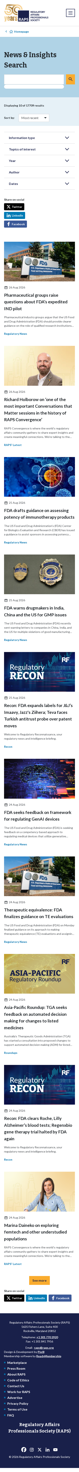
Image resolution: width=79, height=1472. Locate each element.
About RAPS (16, 1374)
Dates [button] (13, 184)
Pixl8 (41, 1352)
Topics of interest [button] (22, 149)
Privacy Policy (17, 1403)
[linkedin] (47, 1450)
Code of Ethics (18, 1380)
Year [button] (12, 161)
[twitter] (39, 1450)
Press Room (16, 1368)
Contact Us (15, 1386)
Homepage (21, 31)
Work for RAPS (18, 1392)
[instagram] (32, 1450)
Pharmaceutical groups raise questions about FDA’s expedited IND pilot (35, 301)
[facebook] (24, 1450)
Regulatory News (15, 333)
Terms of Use (17, 1409)
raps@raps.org (44, 1347)
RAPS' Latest (13, 445)
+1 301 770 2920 (47, 1337)
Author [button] (14, 172)
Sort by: (9, 117)
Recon (8, 746)
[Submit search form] (70, 79)
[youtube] (55, 1450)
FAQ (10, 1415)
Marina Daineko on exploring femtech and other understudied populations (35, 1232)
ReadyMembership (48, 1356)
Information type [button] (22, 138)
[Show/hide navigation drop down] (70, 13)
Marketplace (17, 1362)
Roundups (10, 1052)
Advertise (14, 1397)
